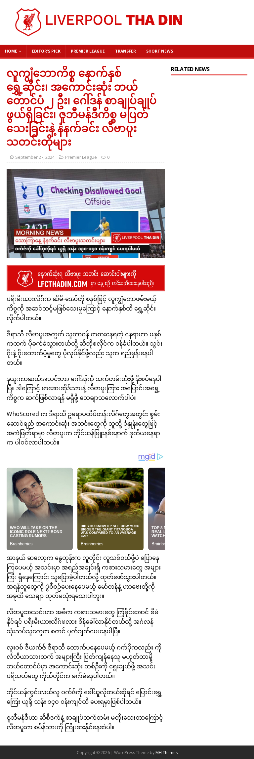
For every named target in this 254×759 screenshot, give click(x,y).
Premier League (88, 51)
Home (11, 51)
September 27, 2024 (35, 157)
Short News (159, 51)
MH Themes (166, 752)
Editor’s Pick (46, 51)
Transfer (125, 51)
